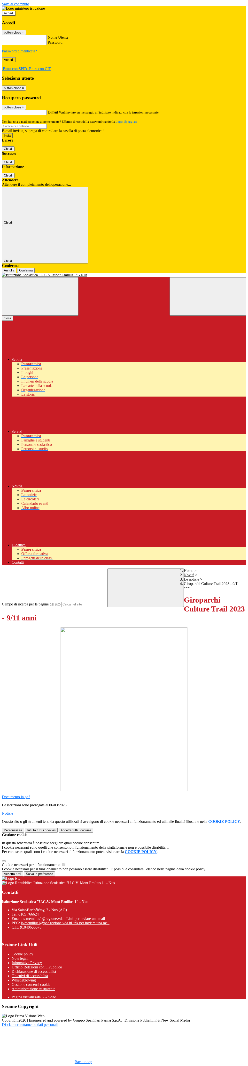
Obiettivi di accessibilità (30, 976)
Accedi (9, 13)
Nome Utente (58, 37)
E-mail (53, 112)
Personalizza (13, 830)
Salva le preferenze (39, 874)
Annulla (9, 270)
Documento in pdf (16, 797)
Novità (189, 575)
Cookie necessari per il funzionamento (31, 865)
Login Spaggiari (126, 121)
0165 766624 (28, 914)
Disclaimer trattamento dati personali (30, 1025)
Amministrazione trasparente (33, 989)
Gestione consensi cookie (31, 984)
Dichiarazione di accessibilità (34, 971)
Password (55, 42)
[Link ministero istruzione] (23, 8)
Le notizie (191, 579)
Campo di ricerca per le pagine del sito (31, 604)
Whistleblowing (24, 980)
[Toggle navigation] (40, 296)
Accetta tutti (76, 830)
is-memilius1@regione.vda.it (64, 919)
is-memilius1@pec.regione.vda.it (65, 923)
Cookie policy (22, 954)
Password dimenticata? (19, 51)
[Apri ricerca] (208, 296)
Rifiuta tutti (41, 830)
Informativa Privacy (27, 963)
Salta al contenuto (15, 4)
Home (188, 571)
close (7, 318)
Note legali (20, 958)
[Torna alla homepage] (124, 275)
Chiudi (8, 149)
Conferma (26, 270)
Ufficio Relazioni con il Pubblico (37, 967)
